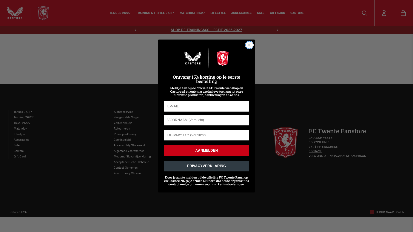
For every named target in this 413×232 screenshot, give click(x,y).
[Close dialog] (249, 45)
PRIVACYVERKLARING (206, 166)
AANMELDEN (206, 150)
